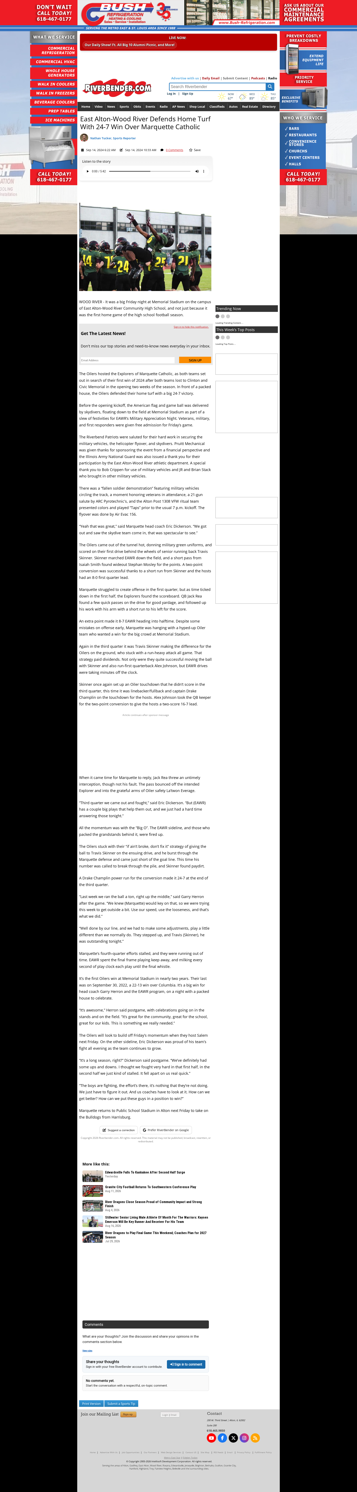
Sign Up (187, 93)
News (111, 107)
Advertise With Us (109, 1452)
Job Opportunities (130, 1452)
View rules (87, 1351)
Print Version (91, 1403)
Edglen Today (190, 1457)
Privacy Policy (243, 1452)
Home (85, 107)
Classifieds (217, 107)
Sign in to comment (188, 1364)
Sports (124, 107)
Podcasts (258, 78)
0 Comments (174, 150)
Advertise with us (185, 78)
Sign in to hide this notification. (191, 327)
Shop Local (197, 107)
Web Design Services (171, 1452)
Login (165, 1414)
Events (150, 107)
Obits (137, 107)
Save (197, 150)
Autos (233, 107)
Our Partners (150, 1452)
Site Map (205, 1452)
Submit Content (235, 78)
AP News (178, 107)
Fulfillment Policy (263, 1452)
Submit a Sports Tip (121, 1403)
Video (99, 107)
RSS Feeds (218, 1452)
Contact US (191, 1452)
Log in (171, 93)
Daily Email (211, 78)
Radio (272, 78)
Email (173, 1414)
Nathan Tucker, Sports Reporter (113, 138)
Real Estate (250, 107)
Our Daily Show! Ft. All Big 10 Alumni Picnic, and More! (130, 45)
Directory (269, 107)
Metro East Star (172, 1457)
